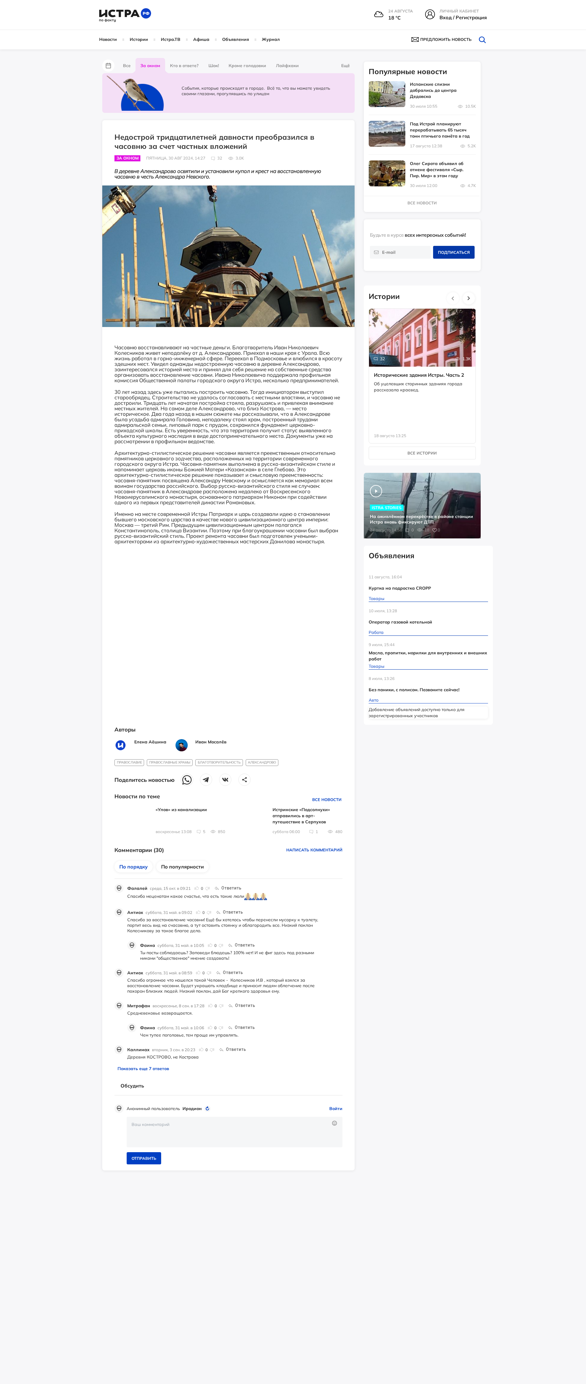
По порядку (133, 867)
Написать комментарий (314, 849)
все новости (422, 202)
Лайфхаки (287, 65)
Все (127, 65)
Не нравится (207, 888)
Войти (335, 1108)
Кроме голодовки (247, 65)
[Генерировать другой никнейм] (208, 1108)
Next (469, 298)
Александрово (262, 762)
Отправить (144, 1158)
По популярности (182, 867)
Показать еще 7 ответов (143, 1068)
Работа (376, 632)
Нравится (196, 888)
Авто (373, 700)
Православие (129, 762)
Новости (108, 39)
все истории (422, 453)
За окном (150, 65)
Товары (376, 598)
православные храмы (169, 762)
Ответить (231, 888)
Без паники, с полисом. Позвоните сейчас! (414, 689)
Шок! (213, 65)
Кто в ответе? (184, 65)
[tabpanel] (422, 370)
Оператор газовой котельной (400, 622)
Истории (139, 39)
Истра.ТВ (170, 39)
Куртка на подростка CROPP (400, 588)
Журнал (271, 39)
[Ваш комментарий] (234, 1132)
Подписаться (454, 252)
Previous (453, 298)
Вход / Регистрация (463, 17)
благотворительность (219, 762)
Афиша (201, 39)
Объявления (235, 39)
